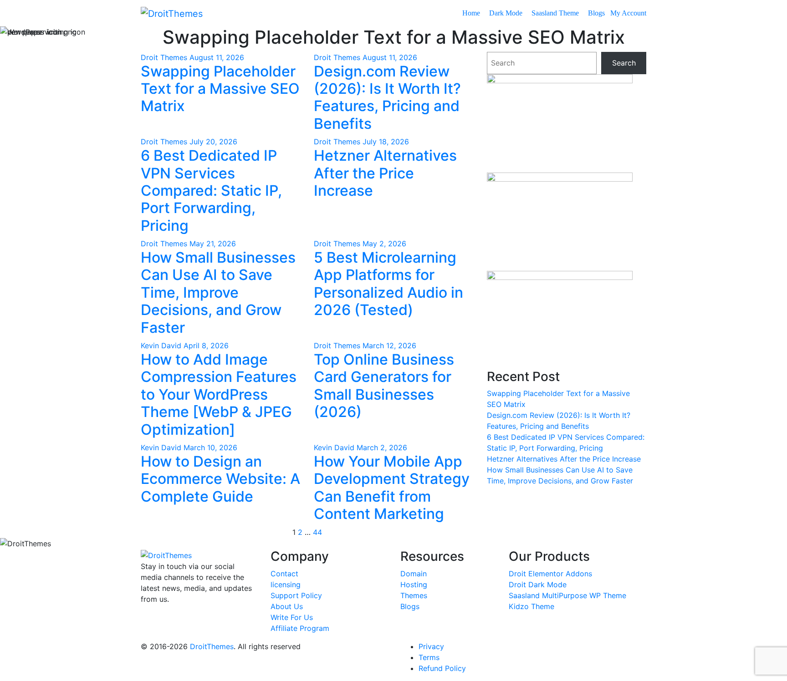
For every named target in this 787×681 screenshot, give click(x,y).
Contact (284, 573)
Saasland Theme (556, 13)
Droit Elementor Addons (550, 573)
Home (472, 13)
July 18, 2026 (386, 141)
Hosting (413, 584)
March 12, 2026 (389, 345)
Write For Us (292, 617)
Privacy (431, 646)
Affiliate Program (300, 628)
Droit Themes (165, 57)
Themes (413, 595)
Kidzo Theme (531, 606)
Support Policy (296, 595)
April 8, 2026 (206, 345)
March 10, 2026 (210, 447)
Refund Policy (442, 668)
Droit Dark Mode (538, 584)
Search (624, 62)
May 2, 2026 (384, 243)
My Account (628, 13)
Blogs (597, 13)
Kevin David (162, 345)
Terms (429, 657)
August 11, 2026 (216, 57)
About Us (287, 606)
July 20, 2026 (213, 141)
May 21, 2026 (212, 243)
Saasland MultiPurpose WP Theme (567, 595)
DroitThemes (212, 646)
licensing (286, 584)
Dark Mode (506, 13)
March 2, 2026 (382, 447)
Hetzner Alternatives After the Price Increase (564, 458)
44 (317, 532)
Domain (413, 573)
